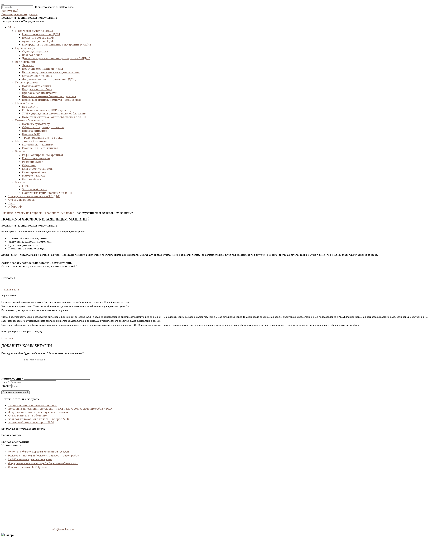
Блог (11, 203)
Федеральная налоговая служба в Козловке (38, 412)
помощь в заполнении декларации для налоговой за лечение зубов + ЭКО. (60, 408)
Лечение (28, 65)
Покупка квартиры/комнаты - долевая (49, 96)
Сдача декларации (28, 48)
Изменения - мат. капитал (40, 148)
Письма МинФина (34, 130)
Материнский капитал (31, 141)
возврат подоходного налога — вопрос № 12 (39, 419)
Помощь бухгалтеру (29, 120)
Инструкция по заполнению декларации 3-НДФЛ (56, 44)
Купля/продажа (26, 82)
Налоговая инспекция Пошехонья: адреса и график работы (44, 455)
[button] (22, 21)
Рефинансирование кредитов (43, 155)
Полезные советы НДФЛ (39, 37)
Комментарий (12, 378)
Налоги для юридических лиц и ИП (47, 192)
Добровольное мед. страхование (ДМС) (49, 79)
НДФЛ (26, 186)
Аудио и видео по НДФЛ (39, 41)
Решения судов (32, 161)
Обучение (29, 165)
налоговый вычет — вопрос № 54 (31, 422)
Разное (20, 151)
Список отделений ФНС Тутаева (27, 467)
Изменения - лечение (37, 75)
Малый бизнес (25, 103)
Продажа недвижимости (39, 92)
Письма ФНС (31, 134)
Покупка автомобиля (36, 86)
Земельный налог (34, 189)
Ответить (7, 338)
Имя (5, 382)
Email (6, 386)
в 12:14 (10, 289)
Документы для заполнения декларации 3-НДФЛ (56, 58)
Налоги (20, 182)
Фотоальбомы (31, 179)
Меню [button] (12, 27)
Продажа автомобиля (37, 89)
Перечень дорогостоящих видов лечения (51, 72)
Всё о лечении (25, 61)
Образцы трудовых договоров (43, 127)
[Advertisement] (105, 496)
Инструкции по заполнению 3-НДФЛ (34, 196)
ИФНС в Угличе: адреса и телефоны (30, 459)
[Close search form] (2, 4)
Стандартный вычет (36, 172)
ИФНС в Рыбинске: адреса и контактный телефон (38, 451)
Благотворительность (37, 168)
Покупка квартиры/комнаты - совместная (51, 99)
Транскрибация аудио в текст (43, 137)
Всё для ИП (30, 106)
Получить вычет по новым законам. (32, 405)
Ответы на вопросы (21, 199)
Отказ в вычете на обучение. (27, 415)
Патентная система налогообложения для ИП (54, 117)
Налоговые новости (36, 158)
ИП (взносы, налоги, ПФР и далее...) (46, 110)
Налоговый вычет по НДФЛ (34, 30)
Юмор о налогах (33, 175)
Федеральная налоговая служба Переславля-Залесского (43, 463)
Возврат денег (32, 55)
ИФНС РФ (15, 206)
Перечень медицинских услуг (42, 68)
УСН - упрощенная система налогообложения (54, 113)
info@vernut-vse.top (63, 529)
